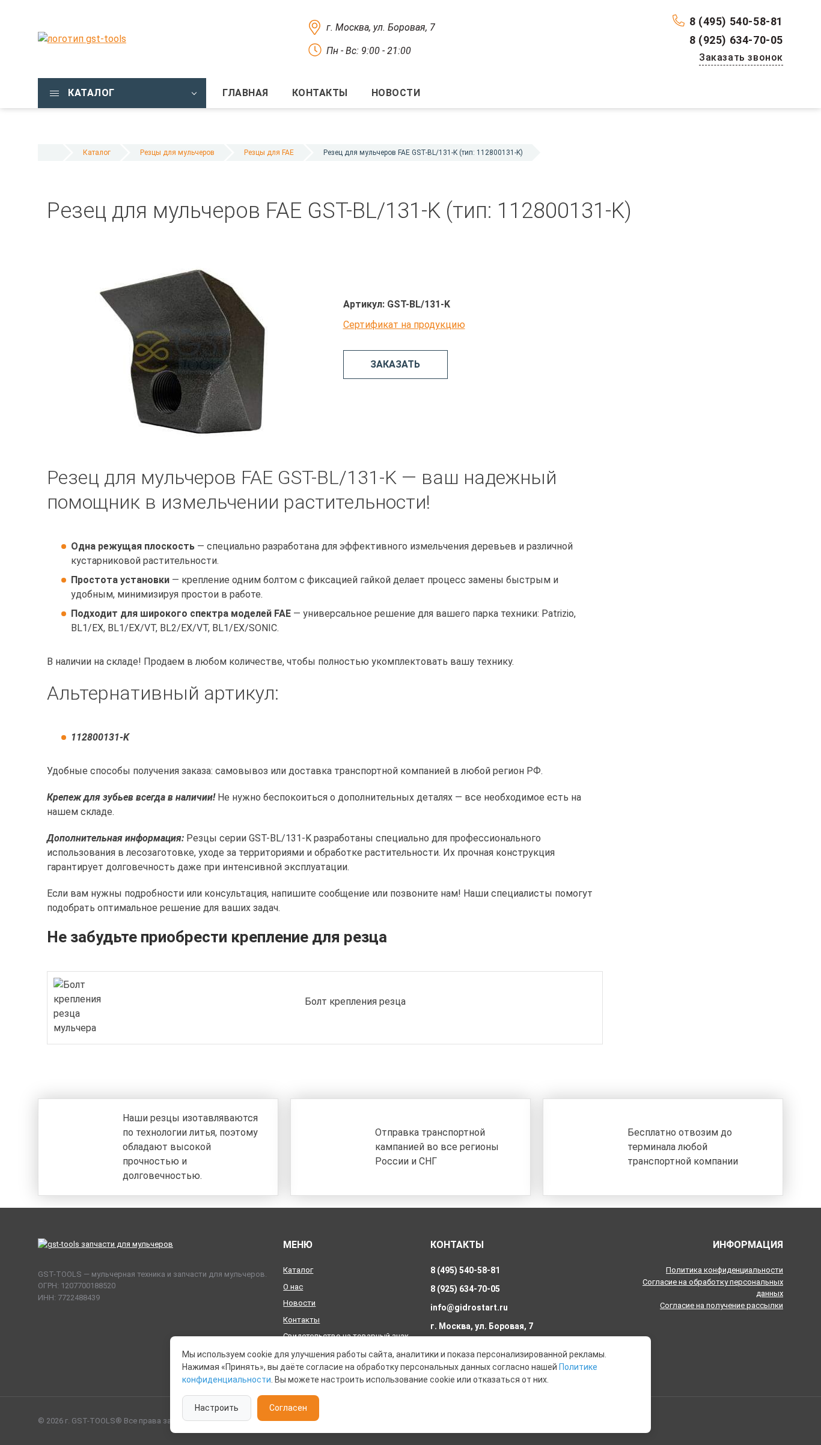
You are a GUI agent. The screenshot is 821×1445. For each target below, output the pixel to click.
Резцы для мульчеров (177, 152)
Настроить (217, 1408)
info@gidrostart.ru (469, 1307)
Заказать (395, 364)
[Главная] (50, 152)
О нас (293, 1286)
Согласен (288, 1408)
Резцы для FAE (269, 152)
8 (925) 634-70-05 (736, 40)
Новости (299, 1302)
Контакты (301, 1319)
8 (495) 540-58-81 (736, 21)
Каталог (97, 152)
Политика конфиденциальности (724, 1269)
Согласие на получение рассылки (721, 1305)
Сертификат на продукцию (404, 324)
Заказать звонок (741, 57)
